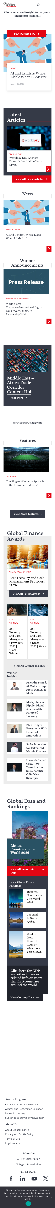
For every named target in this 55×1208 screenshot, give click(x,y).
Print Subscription (30, 1158)
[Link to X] (45, 1178)
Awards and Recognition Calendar (24, 1109)
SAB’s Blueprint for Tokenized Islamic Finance (36, 748)
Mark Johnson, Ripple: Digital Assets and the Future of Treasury (35, 709)
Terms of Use (12, 1138)
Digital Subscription (30, 1164)
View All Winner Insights (29, 665)
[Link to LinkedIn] (22, 1178)
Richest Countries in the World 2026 (23, 849)
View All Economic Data (22, 871)
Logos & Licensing (15, 1113)
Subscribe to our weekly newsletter (24, 1117)
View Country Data (23, 997)
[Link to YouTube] (34, 1178)
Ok (28, 1203)
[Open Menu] (47, 5)
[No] (51, 1197)
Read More (17, 397)
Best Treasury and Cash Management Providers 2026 (27, 581)
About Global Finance (17, 1129)
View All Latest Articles (29, 179)
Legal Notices (12, 1143)
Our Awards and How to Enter (21, 1104)
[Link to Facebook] (11, 1178)
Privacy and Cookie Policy (19, 1134)
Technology (15, 154)
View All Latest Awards (26, 593)
